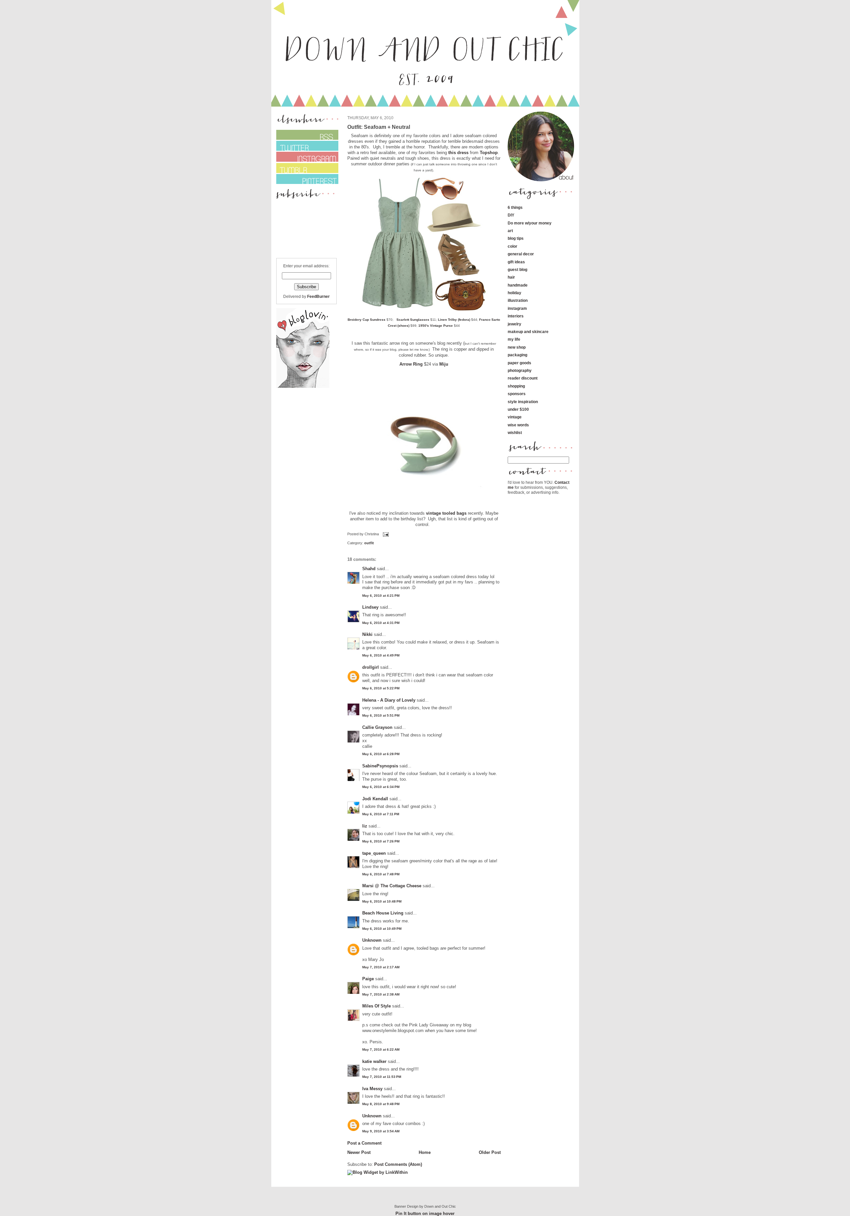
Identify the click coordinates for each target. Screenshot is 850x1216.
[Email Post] (385, 534)
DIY (511, 215)
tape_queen (374, 853)
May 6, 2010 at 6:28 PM (380, 754)
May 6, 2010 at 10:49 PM (381, 928)
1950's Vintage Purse (435, 325)
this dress (458, 152)
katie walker (374, 1061)
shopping (516, 386)
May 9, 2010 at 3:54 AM (380, 1131)
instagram (517, 308)
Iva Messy (372, 1088)
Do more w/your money (530, 223)
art (510, 230)
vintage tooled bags (446, 513)
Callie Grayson (377, 727)
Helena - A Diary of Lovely (388, 700)
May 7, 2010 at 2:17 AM (380, 967)
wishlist (515, 432)
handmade (518, 285)
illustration (518, 300)
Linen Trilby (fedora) (454, 319)
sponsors (517, 393)
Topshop (489, 152)
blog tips (516, 238)
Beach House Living (382, 913)
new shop (517, 347)
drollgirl (370, 667)
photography (520, 370)
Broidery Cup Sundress (366, 319)
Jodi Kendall (375, 798)
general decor (521, 254)
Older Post (490, 1152)
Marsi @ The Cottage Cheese (391, 885)
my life (514, 339)
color (512, 246)
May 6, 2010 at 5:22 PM (380, 688)
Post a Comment (364, 1143)
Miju (443, 364)
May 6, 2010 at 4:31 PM (380, 623)
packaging (517, 355)
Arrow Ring (411, 364)
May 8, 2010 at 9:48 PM (380, 1104)
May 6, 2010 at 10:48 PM (381, 901)
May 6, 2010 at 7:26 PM (380, 841)
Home (425, 1152)
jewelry (514, 324)
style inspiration (523, 401)
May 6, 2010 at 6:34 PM (380, 787)
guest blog (517, 269)
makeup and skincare (528, 331)
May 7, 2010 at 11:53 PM (381, 1077)
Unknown (372, 940)
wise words (518, 425)
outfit (369, 543)
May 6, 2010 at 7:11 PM (380, 814)
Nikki (367, 634)
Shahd (369, 568)
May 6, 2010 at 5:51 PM (380, 715)
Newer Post (359, 1152)
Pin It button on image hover (425, 1213)
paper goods (519, 363)
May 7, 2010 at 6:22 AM (380, 1049)
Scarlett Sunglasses (412, 319)
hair (511, 277)
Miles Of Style (376, 1005)
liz (364, 826)
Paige (368, 978)
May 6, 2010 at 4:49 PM (380, 655)
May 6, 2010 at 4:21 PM (380, 595)
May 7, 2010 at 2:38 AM (380, 994)
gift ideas (516, 262)
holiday (514, 293)
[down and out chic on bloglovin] (302, 386)
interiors (516, 316)
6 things (515, 207)
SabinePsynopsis (380, 765)
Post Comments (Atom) (398, 1164)
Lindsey (370, 607)
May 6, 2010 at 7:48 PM (380, 874)
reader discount (523, 378)
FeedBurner (318, 296)
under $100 (518, 409)
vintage (515, 417)
